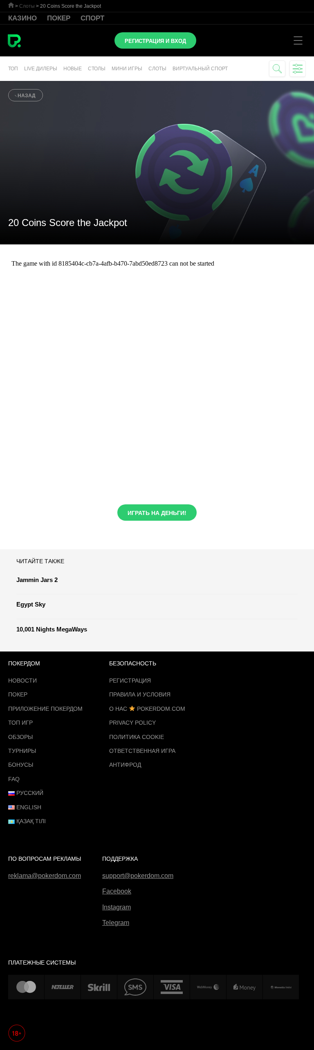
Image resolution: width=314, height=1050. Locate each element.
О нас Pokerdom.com (147, 708)
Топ (13, 69)
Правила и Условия (139, 694)
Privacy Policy (132, 722)
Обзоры (20, 737)
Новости (22, 680)
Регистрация (130, 680)
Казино (22, 18)
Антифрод (125, 764)
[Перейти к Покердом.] (11, 5)
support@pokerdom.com (137, 875)
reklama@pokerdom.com (44, 875)
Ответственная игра (142, 751)
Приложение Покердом (45, 708)
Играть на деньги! (157, 513)
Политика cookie (136, 737)
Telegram (115, 922)
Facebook (116, 891)
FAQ (14, 779)
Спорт (92, 18)
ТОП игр (20, 722)
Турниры (22, 751)
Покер (58, 18)
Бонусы (20, 764)
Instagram (116, 907)
